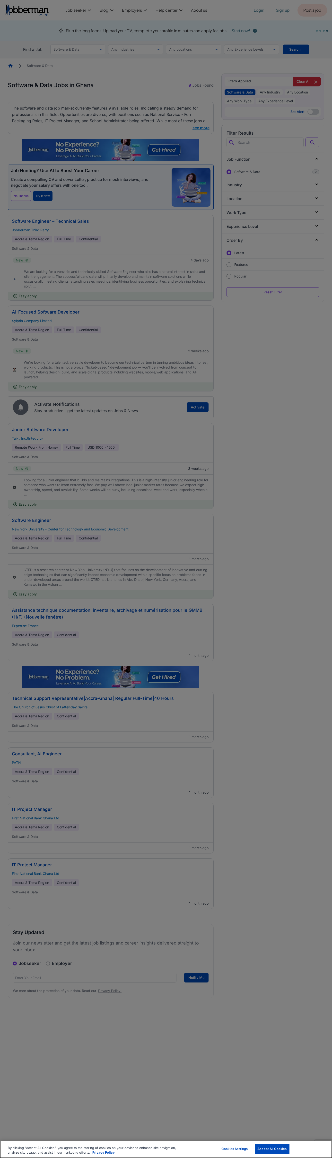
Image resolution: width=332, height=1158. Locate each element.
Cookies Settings (234, 1149)
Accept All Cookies (272, 1149)
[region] (166, 1149)
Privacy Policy (103, 1153)
